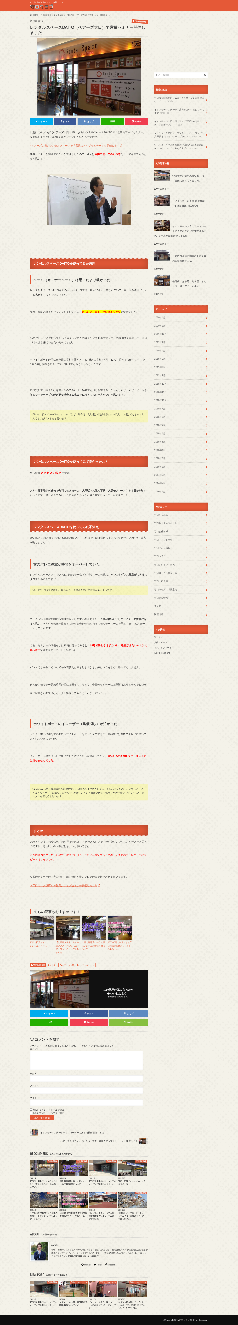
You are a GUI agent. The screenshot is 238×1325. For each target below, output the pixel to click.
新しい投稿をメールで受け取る (48, 1113)
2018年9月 (159, 408)
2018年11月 (160, 392)
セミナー (53, 965)
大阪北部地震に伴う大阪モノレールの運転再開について (93, 945)
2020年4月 (159, 317)
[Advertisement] (181, 41)
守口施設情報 (39, 965)
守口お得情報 (161, 531)
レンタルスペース (86, 965)
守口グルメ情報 (162, 548)
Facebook (111, 1265)
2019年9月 (159, 342)
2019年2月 (159, 367)
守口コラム (160, 556)
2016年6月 (159, 491)
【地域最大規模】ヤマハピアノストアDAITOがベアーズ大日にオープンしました (67, 947)
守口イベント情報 (163, 539)
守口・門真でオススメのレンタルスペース (41, 944)
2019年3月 (159, 358)
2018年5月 (159, 441)
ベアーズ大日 (68, 965)
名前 (33, 1074)
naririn (54, 1244)
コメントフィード (163, 647)
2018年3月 (159, 458)
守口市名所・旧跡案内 (165, 589)
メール (34, 1085)
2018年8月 (159, 416)
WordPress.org (162, 652)
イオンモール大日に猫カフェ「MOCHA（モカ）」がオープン (176, 123)
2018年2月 (159, 466)
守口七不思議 (161, 581)
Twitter (99, 1265)
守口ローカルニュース (165, 572)
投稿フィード (160, 642)
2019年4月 (159, 350)
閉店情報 (158, 614)
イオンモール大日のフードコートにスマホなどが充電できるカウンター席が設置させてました (180, 231)
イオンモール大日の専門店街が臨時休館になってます (179, 111)
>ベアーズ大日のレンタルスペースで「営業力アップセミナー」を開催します (74, 145)
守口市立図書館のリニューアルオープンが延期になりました (179, 99)
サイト (33, 1097)
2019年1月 (159, 375)
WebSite (87, 1265)
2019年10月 (160, 334)
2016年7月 (159, 483)
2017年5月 (159, 475)
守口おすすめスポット (165, 523)
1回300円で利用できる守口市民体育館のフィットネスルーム (120, 945)
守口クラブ (184, 1320)
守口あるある (161, 514)
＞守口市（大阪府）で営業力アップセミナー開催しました (63, 885)
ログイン (158, 637)
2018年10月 (160, 400)
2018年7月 (159, 425)
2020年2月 (159, 325)
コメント (34, 1049)
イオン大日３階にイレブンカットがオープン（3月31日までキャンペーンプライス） (178, 135)
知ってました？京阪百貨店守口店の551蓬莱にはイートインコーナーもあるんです (179, 146)
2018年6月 (159, 433)
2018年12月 (160, 383)
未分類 (157, 606)
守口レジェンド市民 (164, 564)
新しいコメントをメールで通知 (48, 1109)
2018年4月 (159, 450)
